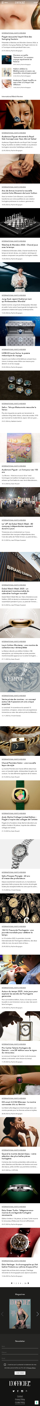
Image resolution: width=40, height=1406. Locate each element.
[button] (37, 1314)
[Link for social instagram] (22, 1391)
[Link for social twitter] (14, 1391)
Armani (22, 537)
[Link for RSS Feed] (26, 1391)
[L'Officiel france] (20, 2)
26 (25, 1283)
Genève (27, 1164)
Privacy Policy (31, 1368)
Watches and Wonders (14, 1164)
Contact (20, 1396)
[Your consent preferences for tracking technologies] (36, 1402)
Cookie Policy (20, 1403)
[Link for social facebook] (18, 1391)
